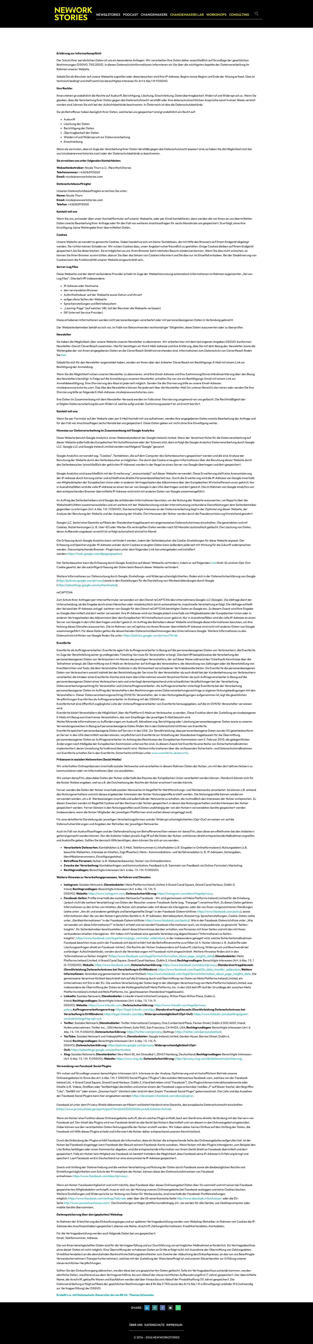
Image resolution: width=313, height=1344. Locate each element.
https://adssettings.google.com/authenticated (86, 585)
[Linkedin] (147, 1307)
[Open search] (258, 14)
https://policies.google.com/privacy (80, 580)
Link (213, 563)
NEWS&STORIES (108, 15)
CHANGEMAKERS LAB (187, 15)
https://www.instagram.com (106, 893)
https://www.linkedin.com (105, 1005)
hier (63, 355)
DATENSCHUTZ (154, 1325)
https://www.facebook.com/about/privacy (189, 965)
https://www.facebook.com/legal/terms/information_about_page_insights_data (161, 956)
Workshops (216, 15)
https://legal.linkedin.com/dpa (135, 1009)
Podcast (130, 15)
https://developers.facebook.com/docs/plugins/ (162, 1096)
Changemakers (154, 15)
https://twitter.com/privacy (144, 1032)
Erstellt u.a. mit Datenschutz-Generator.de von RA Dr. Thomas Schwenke (105, 1295)
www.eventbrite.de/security (170, 753)
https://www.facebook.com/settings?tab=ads (97, 1198)
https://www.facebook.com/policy (219, 911)
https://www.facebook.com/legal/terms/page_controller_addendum (120, 938)
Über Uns (136, 1325)
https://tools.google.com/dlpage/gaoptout (95, 553)
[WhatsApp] (178, 1307)
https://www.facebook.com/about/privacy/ (100, 1176)
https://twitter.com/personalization (197, 1032)
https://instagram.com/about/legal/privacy (184, 893)
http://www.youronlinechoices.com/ (87, 1203)
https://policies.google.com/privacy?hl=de (150, 635)
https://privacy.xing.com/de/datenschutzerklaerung (208, 1058)
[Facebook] (162, 1307)
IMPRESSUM (174, 1325)
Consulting (239, 15)
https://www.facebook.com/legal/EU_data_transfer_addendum (199, 969)
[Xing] (154, 1307)
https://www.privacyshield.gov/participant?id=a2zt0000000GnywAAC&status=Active (113, 1109)
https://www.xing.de (129, 1058)
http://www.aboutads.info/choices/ (199, 1198)
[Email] (170, 1307)
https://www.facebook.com (112, 965)
